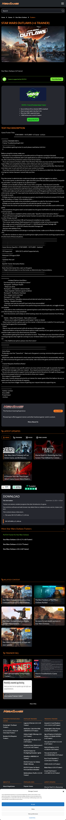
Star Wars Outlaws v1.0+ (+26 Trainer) (16, 549)
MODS (30, 437)
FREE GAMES (43, 437)
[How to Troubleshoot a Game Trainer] (48, 668)
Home (3, 17)
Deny (33, 809)
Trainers (32, 17)
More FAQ (33, 704)
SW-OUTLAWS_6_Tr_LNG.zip (13, 521)
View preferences (33, 814)
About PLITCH (33, 120)
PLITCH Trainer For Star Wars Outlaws (16, 535)
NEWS (7, 437)
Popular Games (28, 786)
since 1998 (57, 411)
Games (10, 17)
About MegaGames (9, 786)
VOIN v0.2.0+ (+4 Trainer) (52, 764)
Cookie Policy (32, 817)
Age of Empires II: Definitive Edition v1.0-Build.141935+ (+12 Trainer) (52, 736)
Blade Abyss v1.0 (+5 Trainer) (53, 767)
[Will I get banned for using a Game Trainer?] (17, 668)
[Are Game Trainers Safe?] (17, 689)
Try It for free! (57, 79)
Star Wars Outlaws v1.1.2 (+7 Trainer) (15, 544)
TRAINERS (18, 437)
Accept (33, 804)
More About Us (33, 422)
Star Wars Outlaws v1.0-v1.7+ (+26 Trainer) (17, 539)
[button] (63, 791)
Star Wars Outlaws (21, 17)
